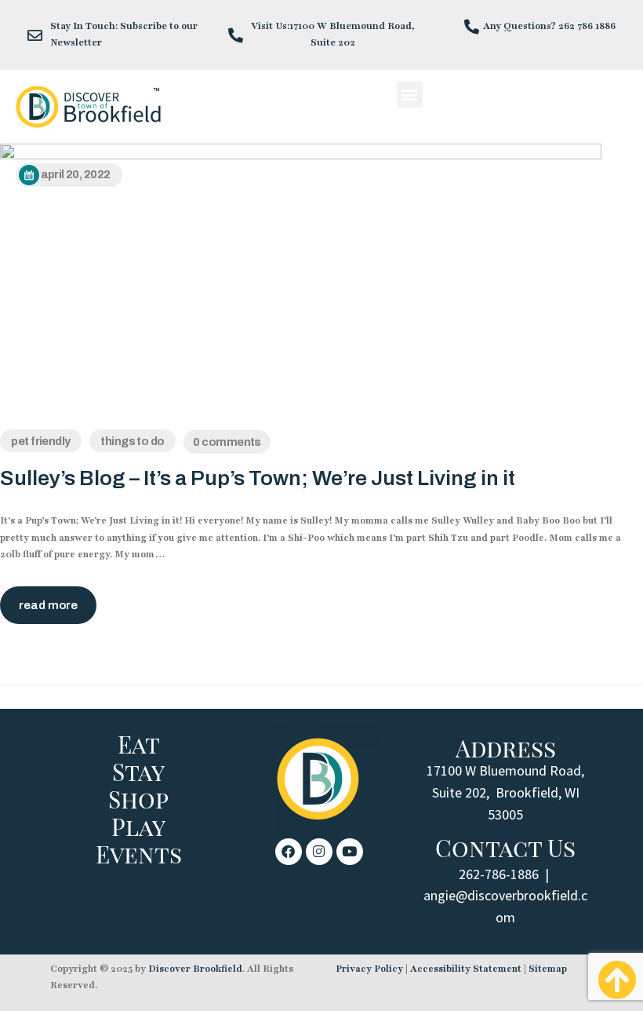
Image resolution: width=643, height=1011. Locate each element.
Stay (138, 771)
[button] (410, 95)
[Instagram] (319, 851)
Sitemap (548, 968)
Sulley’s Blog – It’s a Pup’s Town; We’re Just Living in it (257, 478)
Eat (139, 744)
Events (139, 854)
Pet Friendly (40, 441)
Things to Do (132, 441)
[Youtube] (349, 851)
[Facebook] (288, 851)
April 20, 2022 (75, 174)
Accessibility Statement (465, 968)
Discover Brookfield (195, 968)
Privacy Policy (369, 968)
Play (138, 826)
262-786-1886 (499, 874)
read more (48, 605)
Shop (138, 799)
